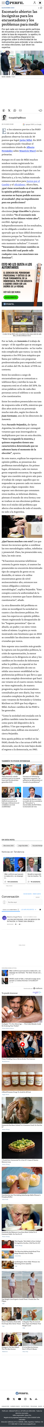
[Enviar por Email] (20, 110)
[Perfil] (22, 1394)
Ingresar (34, 3)
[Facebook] (8, 1399)
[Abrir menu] (3, 3)
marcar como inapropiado (37, 926)
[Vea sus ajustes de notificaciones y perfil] (40, 3)
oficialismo (19, 184)
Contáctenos (25, 1406)
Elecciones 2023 (8, 845)
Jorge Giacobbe (23, 845)
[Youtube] (19, 1399)
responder (10, 924)
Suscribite (11, 297)
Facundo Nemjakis (38, 845)
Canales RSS (5, 1406)
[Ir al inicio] (14, 3)
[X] (14, 1399)
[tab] (11, 909)
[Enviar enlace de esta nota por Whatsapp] (15, 110)
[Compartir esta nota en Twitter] (9, 110)
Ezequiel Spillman (17, 117)
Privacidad (33, 1406)
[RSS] (31, 1399)
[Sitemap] (36, 1399)
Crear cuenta (37, 894)
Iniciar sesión (27, 894)
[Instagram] (25, 1399)
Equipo (40, 1406)
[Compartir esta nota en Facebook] (4, 110)
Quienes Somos (15, 1406)
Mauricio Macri (27, 150)
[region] (22, 941)
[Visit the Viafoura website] (37, 988)
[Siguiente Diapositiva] (40, 869)
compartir (29, 924)
